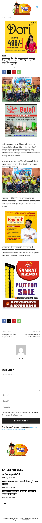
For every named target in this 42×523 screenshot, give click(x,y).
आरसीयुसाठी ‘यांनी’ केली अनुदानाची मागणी (9, 335)
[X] (9, 72)
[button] (37, 7)
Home (4, 17)
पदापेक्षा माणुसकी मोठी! (11, 474)
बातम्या (9, 17)
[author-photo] (21, 355)
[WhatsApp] (19, 72)
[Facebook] (4, 72)
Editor (6, 67)
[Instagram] (10, 461)
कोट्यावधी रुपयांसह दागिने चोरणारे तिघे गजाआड (32, 335)
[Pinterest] (14, 72)
